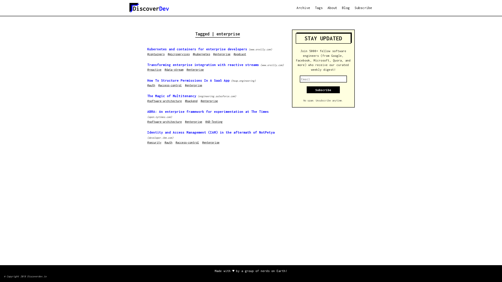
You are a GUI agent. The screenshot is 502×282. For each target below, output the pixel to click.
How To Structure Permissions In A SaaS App (188, 80)
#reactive (154, 69)
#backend (191, 101)
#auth (151, 85)
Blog (346, 8)
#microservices (179, 54)
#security (154, 142)
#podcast (240, 54)
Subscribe (363, 8)
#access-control (170, 85)
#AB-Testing (214, 121)
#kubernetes (201, 54)
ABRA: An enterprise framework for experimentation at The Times (208, 112)
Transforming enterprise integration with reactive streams (203, 65)
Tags (319, 8)
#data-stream (174, 69)
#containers (156, 54)
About (332, 8)
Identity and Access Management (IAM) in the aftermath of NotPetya (211, 132)
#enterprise (221, 54)
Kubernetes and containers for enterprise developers (197, 49)
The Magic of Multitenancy (171, 96)
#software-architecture (164, 101)
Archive (303, 8)
